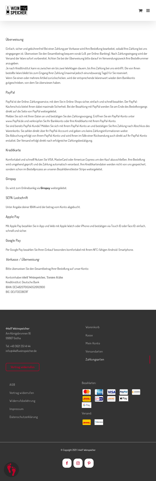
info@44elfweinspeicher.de (21, 351)
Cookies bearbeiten (11, 469)
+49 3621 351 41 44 (20, 346)
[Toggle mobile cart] (140, 11)
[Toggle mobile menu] (148, 11)
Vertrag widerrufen (22, 367)
